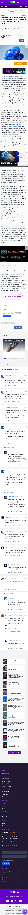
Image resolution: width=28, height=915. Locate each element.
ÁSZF (13, 910)
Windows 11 (20, 266)
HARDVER (3, 15)
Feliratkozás (7, 316)
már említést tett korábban (14, 126)
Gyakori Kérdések (6, 781)
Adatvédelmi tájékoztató (8, 789)
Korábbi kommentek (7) (9, 593)
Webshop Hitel (5, 773)
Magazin (6, 6)
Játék (21, 10)
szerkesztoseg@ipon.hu (20, 879)
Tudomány (17, 10)
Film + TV (26, 10)
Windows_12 (12, 323)
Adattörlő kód (5, 791)
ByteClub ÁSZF (20, 910)
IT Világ (7, 10)
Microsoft (4, 323)
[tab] (5, 358)
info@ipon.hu (17, 881)
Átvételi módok (5, 794)
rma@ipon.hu (18, 877)
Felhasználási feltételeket (20, 859)
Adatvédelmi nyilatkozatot (15, 313)
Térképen (12, 832)
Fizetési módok (5, 796)
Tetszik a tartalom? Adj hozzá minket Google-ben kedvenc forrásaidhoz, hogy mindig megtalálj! (14, 295)
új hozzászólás (13, 385)
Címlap (3, 10)
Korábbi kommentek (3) (9, 560)
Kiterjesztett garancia (7, 776)
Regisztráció (5, 825)
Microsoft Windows (7, 76)
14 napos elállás (6, 783)
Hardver (4, 808)
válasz (18, 385)
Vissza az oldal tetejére (13, 760)
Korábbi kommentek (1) (9, 492)
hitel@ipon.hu (18, 875)
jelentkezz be (17, 369)
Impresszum (7, 910)
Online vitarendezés (6, 786)
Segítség (4, 868)
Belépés (4, 823)
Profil (4, 820)
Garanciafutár (5, 778)
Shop (2, 6)
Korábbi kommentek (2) (9, 447)
